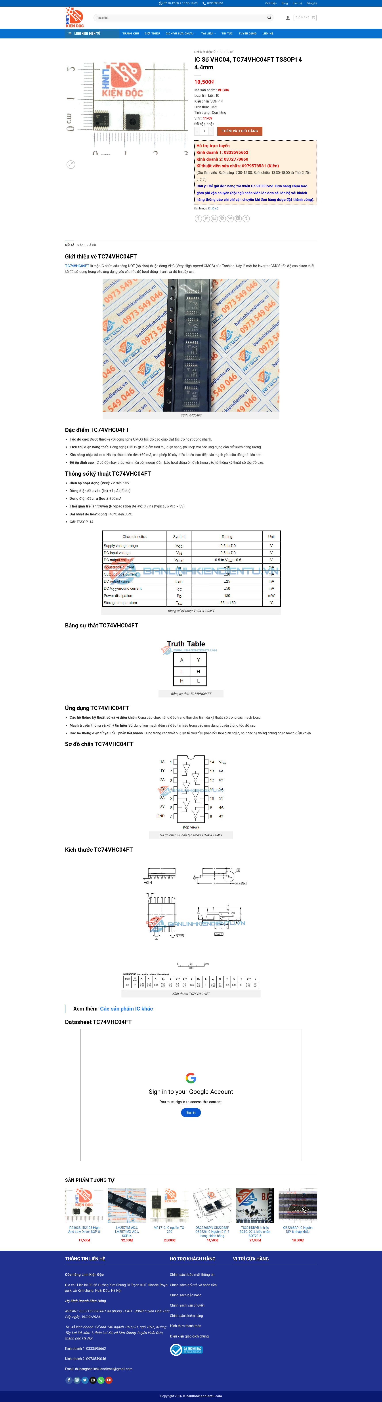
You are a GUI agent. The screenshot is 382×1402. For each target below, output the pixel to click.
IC (221, 51)
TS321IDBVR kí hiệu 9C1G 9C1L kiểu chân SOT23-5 (255, 1232)
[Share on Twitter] (206, 218)
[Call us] (101, 1380)
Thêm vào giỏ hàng (240, 131)
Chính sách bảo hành (185, 1295)
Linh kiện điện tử (204, 51)
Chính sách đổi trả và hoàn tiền (193, 1285)
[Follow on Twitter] (85, 1380)
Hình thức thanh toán (185, 1326)
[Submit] (269, 18)
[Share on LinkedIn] (238, 218)
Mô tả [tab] (69, 245)
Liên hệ (297, 3)
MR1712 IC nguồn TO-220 (169, 1230)
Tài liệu (207, 33)
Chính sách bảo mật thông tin (192, 1275)
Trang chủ (130, 33)
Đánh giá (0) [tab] (86, 245)
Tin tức (227, 33)
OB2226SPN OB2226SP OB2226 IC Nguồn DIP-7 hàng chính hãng (212, 1232)
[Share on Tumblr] (246, 218)
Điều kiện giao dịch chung (189, 1336)
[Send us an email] (93, 1380)
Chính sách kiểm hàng (186, 1316)
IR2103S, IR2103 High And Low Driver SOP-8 (84, 1230)
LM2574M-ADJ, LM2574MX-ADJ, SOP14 (127, 1232)
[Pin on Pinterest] (222, 218)
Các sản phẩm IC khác (126, 1009)
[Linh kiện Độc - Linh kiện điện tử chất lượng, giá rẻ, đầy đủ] (76, 18)
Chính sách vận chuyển (187, 1305)
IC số (230, 51)
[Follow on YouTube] (109, 1380)
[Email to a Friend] (214, 218)
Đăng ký (312, 3)
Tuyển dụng (248, 33)
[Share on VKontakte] (230, 218)
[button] (288, 18)
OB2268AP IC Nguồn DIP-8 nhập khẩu (298, 1230)
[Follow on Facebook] (69, 1380)
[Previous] (65, 1219)
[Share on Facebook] (198, 218)
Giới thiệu (271, 3)
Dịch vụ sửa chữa (179, 33)
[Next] (316, 1219)
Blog (285, 3)
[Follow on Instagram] (77, 1380)
